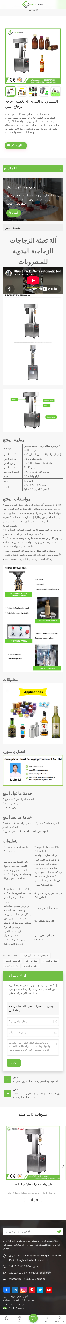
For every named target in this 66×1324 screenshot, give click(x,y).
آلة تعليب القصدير (12, 961)
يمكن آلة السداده (50, 961)
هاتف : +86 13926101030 (24, 1266)
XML (5, 1304)
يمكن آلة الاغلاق (11, 966)
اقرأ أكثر (33, 1200)
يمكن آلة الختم (31, 961)
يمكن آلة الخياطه (30, 966)
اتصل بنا (13, 213)
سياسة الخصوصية (18, 1304)
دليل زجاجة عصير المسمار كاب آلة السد (33, 1184)
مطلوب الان (18, 145)
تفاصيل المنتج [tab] (12, 228)
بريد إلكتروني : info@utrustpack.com (30, 1272)
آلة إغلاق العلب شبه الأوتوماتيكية (35, 955)
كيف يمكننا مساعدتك (20, 187)
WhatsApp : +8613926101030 (27, 1279)
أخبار (19, 1296)
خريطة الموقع (9, 1296)
